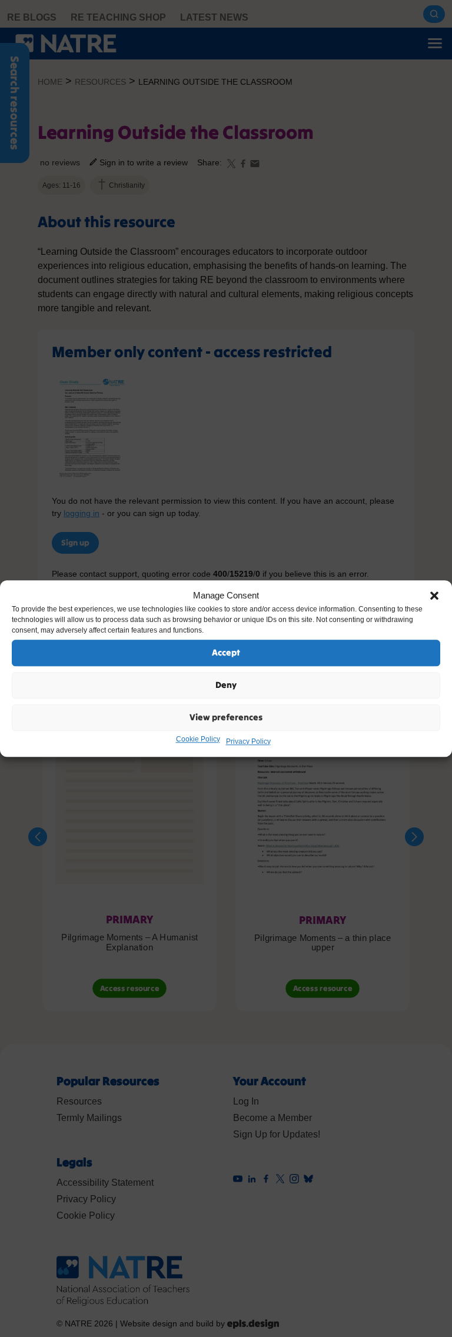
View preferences (226, 717)
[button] (434, 596)
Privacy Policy (248, 741)
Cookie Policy (198, 739)
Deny (226, 684)
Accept (226, 652)
